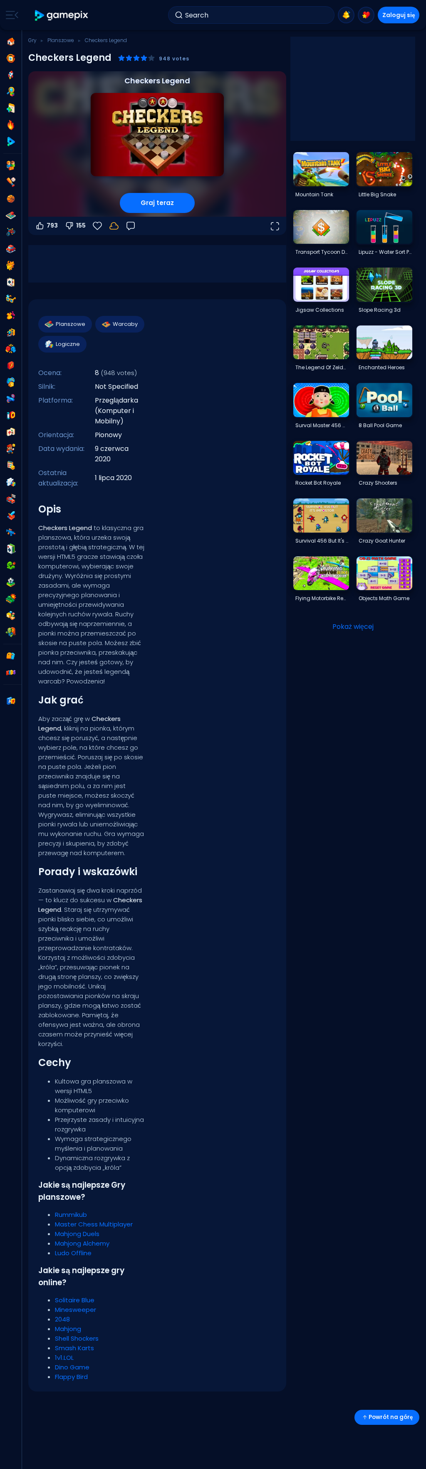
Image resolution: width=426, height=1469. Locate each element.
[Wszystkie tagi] (11, 656)
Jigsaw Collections (319, 309)
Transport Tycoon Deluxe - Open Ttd (322, 251)
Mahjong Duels (77, 1233)
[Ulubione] (366, 15)
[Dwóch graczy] (11, 165)
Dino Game (72, 1367)
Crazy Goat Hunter (382, 540)
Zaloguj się (398, 15)
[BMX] (11, 232)
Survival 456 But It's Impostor (322, 540)
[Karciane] (11, 282)
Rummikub (71, 1214)
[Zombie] (11, 632)
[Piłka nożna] (11, 582)
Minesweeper (75, 1309)
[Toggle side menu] (10, 15)
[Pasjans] (11, 549)
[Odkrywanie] (11, 91)
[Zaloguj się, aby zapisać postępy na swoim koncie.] (114, 226)
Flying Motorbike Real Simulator (322, 598)
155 (81, 225)
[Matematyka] (11, 465)
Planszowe (60, 40)
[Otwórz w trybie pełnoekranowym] (275, 226)
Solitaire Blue (74, 1300)
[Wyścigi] (11, 499)
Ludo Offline (73, 1253)
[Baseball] (11, 182)
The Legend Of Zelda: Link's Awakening (322, 367)
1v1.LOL (64, 1357)
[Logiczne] (11, 482)
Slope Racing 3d (380, 309)
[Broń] (11, 398)
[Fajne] (11, 298)
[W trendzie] (11, 125)
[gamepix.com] (62, 15)
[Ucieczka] (11, 332)
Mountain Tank (314, 194)
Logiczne (68, 344)
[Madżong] (11, 432)
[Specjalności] (11, 141)
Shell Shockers (77, 1338)
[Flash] (11, 365)
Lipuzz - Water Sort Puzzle (385, 251)
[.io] (11, 415)
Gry (32, 40)
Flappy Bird (71, 1376)
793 (52, 225)
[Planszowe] (11, 215)
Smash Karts (74, 1348)
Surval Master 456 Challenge (322, 425)
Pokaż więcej (353, 626)
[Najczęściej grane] (11, 75)
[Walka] (11, 348)
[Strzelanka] (11, 532)
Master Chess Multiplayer (94, 1224)
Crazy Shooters (378, 482)
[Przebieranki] (11, 315)
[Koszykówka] (11, 198)
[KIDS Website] (11, 672)
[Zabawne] (11, 382)
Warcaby (125, 324)
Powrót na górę (391, 1417)
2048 (62, 1319)
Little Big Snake (377, 194)
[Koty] (11, 265)
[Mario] (11, 448)
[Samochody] (11, 248)
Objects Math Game (384, 598)
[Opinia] (131, 226)
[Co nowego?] (346, 15)
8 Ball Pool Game (380, 425)
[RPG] (11, 515)
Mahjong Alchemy (82, 1243)
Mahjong (68, 1328)
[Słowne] (11, 615)
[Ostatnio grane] (11, 58)
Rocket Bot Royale (318, 482)
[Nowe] (11, 108)
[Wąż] (11, 565)
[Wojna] (11, 599)
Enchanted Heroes (382, 367)
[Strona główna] (11, 41)
